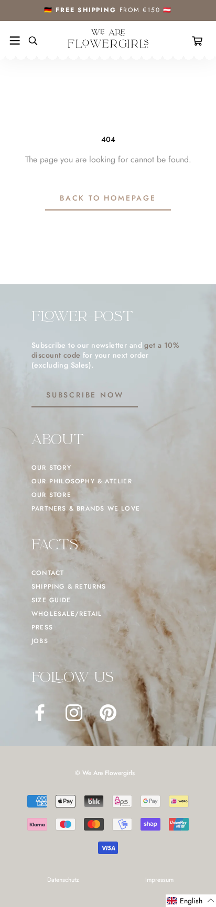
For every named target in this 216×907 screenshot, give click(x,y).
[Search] (29, 41)
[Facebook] (39, 712)
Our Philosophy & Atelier (81, 481)
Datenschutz (63, 879)
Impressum (159, 879)
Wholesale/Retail (66, 614)
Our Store (51, 495)
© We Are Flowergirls (105, 773)
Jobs (39, 641)
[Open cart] (199, 41)
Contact (47, 573)
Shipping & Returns (68, 586)
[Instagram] (74, 712)
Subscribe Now (84, 395)
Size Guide (51, 600)
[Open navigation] (14, 41)
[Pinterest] (108, 712)
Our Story (51, 467)
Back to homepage (108, 198)
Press (42, 627)
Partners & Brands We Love (85, 508)
